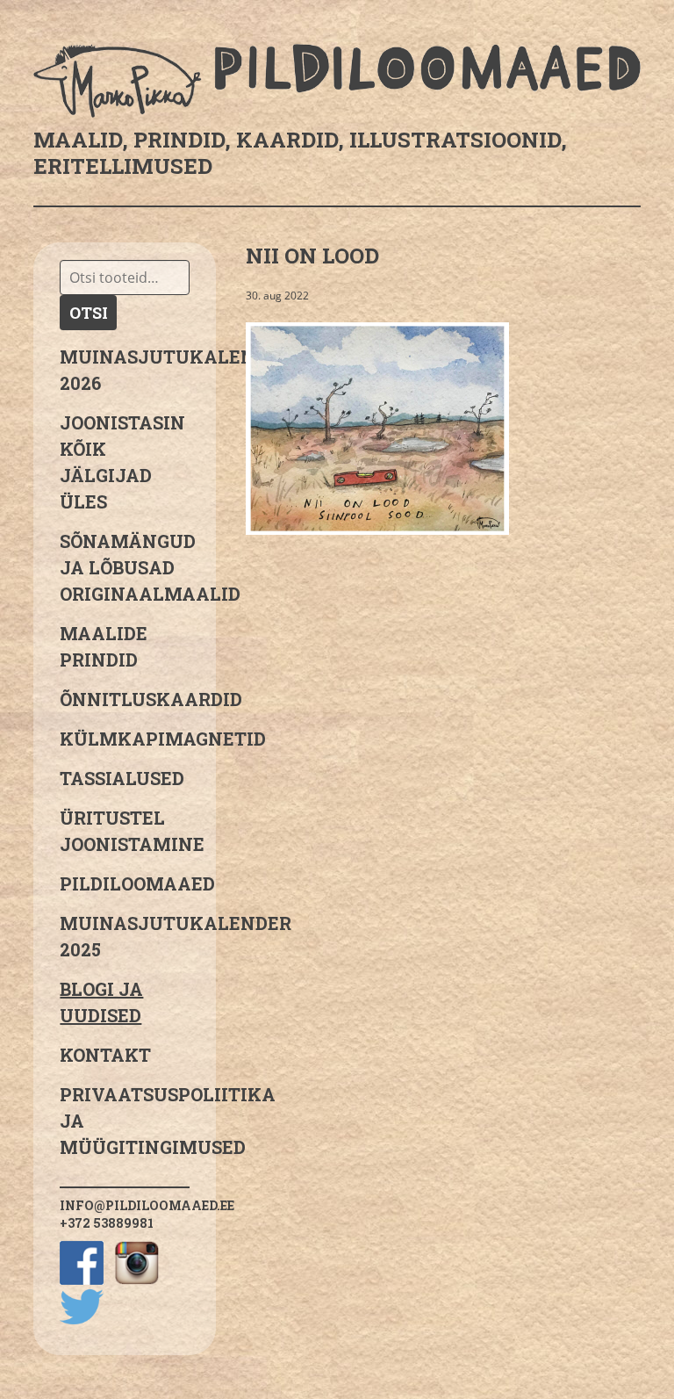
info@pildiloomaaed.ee (147, 1205)
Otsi (88, 312)
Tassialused (122, 778)
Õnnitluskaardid (124, 699)
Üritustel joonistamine (124, 830)
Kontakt (105, 1054)
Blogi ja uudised (101, 1002)
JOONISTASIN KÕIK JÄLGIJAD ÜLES (122, 462)
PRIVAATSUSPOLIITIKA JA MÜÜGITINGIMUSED (124, 1120)
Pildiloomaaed (124, 883)
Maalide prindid (103, 646)
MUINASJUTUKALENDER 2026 (124, 369)
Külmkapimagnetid (124, 738)
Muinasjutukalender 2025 (124, 936)
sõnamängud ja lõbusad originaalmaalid (124, 567)
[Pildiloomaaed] (336, 81)
